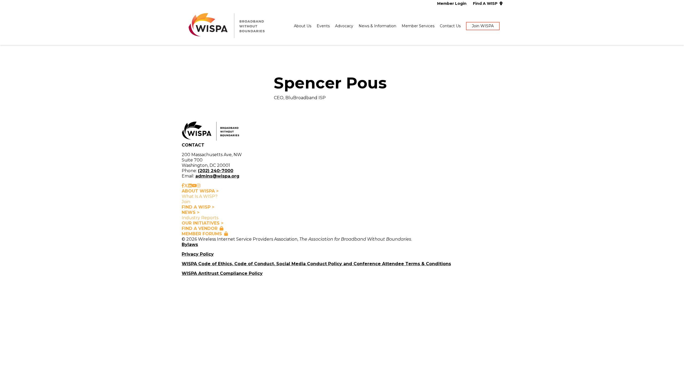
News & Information (377, 26)
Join (186, 201)
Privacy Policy (198, 254)
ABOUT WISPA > (200, 191)
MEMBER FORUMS (202, 233)
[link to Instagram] (198, 185)
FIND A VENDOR (199, 228)
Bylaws (190, 244)
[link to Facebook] (183, 185)
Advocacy (344, 26)
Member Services (418, 26)
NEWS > (190, 212)
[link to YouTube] (194, 185)
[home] (226, 26)
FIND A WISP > (198, 207)
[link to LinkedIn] (190, 185)
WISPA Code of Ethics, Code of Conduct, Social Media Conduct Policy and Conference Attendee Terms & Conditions (316, 263)
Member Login (452, 3)
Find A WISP (485, 3)
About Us (302, 26)
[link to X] (186, 185)
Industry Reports (200, 217)
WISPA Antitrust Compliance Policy (222, 273)
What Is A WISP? (199, 196)
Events (323, 26)
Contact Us (450, 26)
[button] (483, 26)
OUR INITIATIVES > (202, 223)
